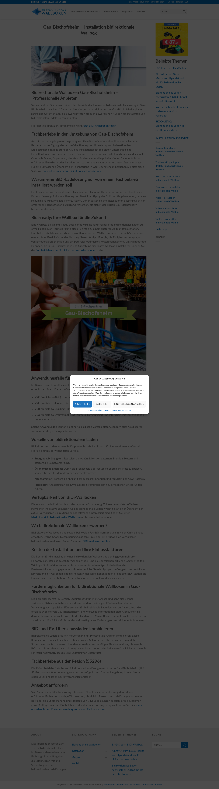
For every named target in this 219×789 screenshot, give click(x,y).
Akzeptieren (82, 404)
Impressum (126, 410)
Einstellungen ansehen (129, 404)
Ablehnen (102, 404)
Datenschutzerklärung (112, 410)
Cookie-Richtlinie (95, 410)
